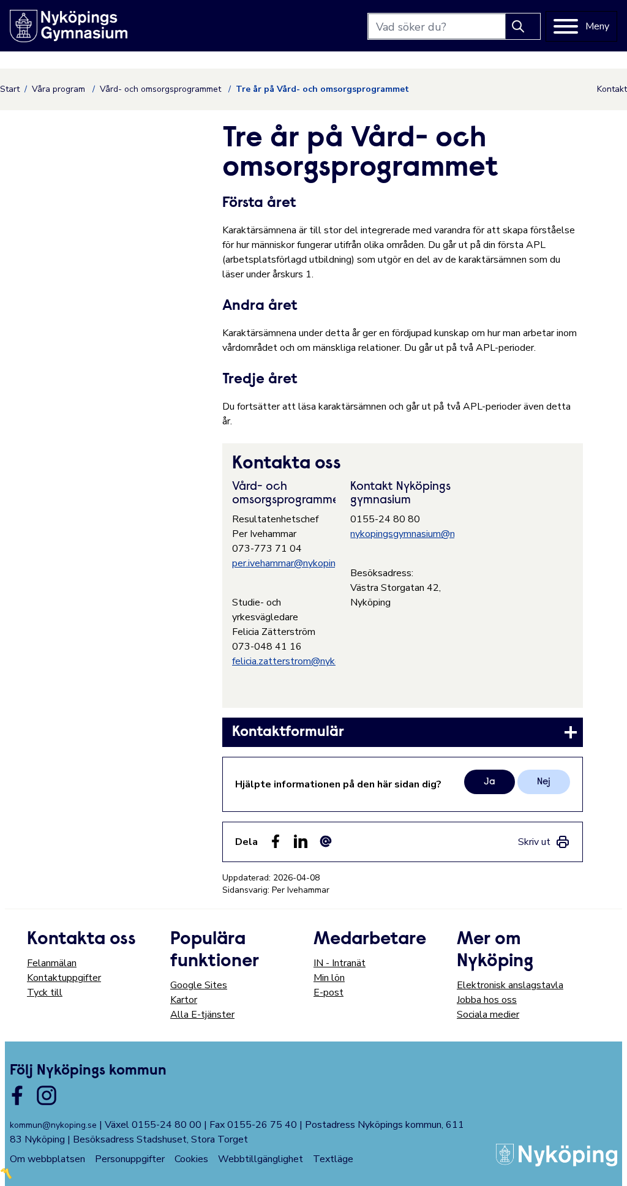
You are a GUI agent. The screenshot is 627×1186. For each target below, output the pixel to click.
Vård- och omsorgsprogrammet (161, 89)
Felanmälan (52, 963)
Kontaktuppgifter (64, 978)
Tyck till (44, 992)
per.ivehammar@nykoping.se (292, 563)
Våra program (60, 89)
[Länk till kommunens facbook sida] (17, 1095)
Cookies (191, 1159)
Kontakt (612, 89)
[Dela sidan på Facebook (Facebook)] (275, 841)
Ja (489, 782)
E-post (329, 992)
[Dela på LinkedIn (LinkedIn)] (300, 841)
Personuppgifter (130, 1159)
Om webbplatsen (47, 1159)
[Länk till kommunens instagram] (46, 1095)
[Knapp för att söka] (523, 26)
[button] (605, 1164)
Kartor (183, 1000)
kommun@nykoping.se (53, 1125)
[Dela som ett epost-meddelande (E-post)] (325, 841)
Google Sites (198, 985)
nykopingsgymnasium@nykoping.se (425, 534)
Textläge (333, 1159)
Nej (543, 782)
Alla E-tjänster (202, 1014)
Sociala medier (488, 1014)
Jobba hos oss (487, 1000)
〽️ (6, 1173)
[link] (402, 732)
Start (10, 89)
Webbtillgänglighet (260, 1159)
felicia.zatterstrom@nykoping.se (301, 661)
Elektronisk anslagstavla (510, 985)
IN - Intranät (340, 963)
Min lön (329, 978)
